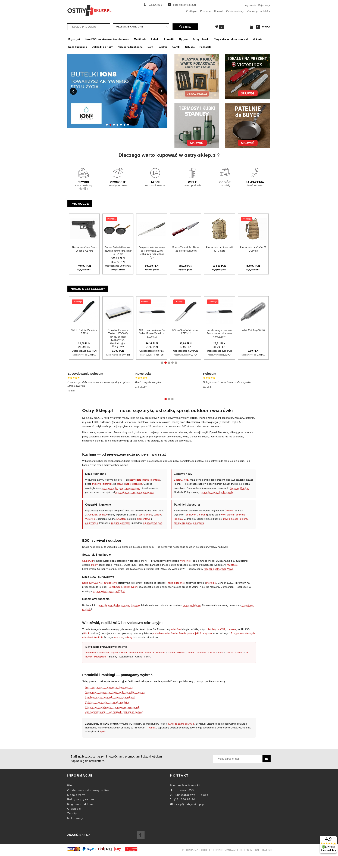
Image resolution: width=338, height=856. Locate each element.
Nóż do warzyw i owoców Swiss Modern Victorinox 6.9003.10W (136, 333)
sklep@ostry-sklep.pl (184, 5)
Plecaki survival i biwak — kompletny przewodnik (112, 707)
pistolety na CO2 (216, 629)
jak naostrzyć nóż (152, 522)
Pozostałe (205, 46)
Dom (150, 46)
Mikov (94, 564)
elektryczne (91, 522)
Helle (220, 652)
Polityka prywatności (82, 799)
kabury (128, 637)
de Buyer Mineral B (196, 514)
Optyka (183, 39)
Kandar (239, 652)
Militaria (257, 39)
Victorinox (90, 518)
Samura (234, 488)
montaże (118, 637)
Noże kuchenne (77, 46)
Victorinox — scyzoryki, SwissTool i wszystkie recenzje (115, 692)
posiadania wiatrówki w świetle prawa (173, 633)
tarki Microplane (183, 522)
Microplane (100, 656)
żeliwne (229, 510)
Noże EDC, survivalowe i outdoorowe (107, 39)
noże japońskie (110, 488)
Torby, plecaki (201, 39)
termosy (135, 605)
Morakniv (211, 582)
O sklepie (191, 11)
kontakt (152, 727)
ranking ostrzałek (120, 522)
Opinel (114, 652)
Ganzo (229, 652)
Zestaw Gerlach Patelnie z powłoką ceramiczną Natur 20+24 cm (118, 250)
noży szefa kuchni (139, 479)
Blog (70, 785)
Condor (190, 652)
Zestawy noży (181, 479)
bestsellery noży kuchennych (217, 492)
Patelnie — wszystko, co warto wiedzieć (107, 702)
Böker (126, 586)
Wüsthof (244, 488)
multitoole (232, 564)
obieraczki (198, 522)
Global (171, 652)
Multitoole (140, 39)
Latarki (155, 39)
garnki (230, 514)
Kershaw (201, 652)
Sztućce (190, 46)
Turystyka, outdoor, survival (231, 39)
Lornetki (169, 39)
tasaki (120, 483)
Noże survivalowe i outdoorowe (99, 582)
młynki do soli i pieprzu (235, 518)
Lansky (157, 514)
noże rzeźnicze (133, 483)
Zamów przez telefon (259, 11)
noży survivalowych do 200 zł (109, 591)
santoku (155, 479)
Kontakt (218, 11)
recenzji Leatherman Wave (218, 568)
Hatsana (231, 629)
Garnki (176, 46)
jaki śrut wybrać (203, 633)
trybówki (96, 483)
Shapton (121, 518)
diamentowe (144, 518)
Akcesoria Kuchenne (130, 46)
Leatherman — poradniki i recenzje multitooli (110, 697)
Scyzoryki (74, 39)
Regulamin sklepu (80, 804)
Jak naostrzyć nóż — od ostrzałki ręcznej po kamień (114, 711)
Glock (86, 633)
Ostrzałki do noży (102, 46)
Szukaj (187, 26)
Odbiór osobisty (235, 11)
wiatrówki (176, 629)
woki (223, 514)
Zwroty (72, 813)
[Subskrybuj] (266, 758)
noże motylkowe (192, 605)
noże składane (176, 582)
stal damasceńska (130, 488)
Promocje (205, 11)
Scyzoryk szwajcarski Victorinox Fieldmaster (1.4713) (237, 333)
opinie (103, 731)
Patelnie (162, 46)
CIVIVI (211, 652)
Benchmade (115, 586)
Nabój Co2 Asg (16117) (170, 330)
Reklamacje (75, 818)
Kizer (134, 586)
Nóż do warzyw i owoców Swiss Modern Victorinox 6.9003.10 (69, 333)
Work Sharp (145, 514)
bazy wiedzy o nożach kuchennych (134, 492)
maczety (102, 605)
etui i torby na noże (119, 605)
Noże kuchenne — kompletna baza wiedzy (109, 687)
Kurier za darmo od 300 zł (181, 723)
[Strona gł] (89, 10)
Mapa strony (76, 794)
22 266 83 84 (156, 5)
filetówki (107, 483)
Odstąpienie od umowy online (88, 790)
